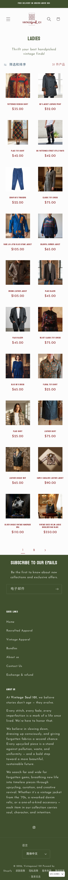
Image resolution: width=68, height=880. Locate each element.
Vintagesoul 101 (33, 866)
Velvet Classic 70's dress (50, 338)
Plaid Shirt (17, 431)
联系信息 (36, 877)
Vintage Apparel (18, 639)
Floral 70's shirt (50, 384)
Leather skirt (50, 431)
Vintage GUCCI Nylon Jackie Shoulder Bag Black (50, 526)
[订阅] (57, 589)
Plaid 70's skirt (17, 151)
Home (10, 621)
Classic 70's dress (50, 197)
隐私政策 (33, 871)
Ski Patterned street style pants (50, 151)
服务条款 (47, 871)
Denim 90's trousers (17, 197)
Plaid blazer (50, 291)
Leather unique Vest (17, 478)
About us (12, 657)
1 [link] (22, 550)
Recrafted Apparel (19, 630)
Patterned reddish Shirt (17, 104)
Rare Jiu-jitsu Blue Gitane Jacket (18, 244)
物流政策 (60, 871)
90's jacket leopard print (50, 104)
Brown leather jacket (18, 291)
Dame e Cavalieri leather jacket (50, 478)
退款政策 (20, 871)
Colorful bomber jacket (50, 244)
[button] (8, 19)
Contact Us (14, 666)
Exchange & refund (19, 674)
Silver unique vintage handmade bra (18, 526)
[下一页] (45, 550)
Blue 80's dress (17, 384)
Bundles (11, 648)
